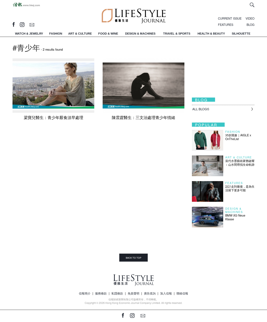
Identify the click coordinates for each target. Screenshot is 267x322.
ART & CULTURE (80, 33)
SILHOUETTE (241, 33)
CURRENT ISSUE (230, 18)
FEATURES (225, 25)
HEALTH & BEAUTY (211, 33)
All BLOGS (200, 109)
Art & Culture (238, 157)
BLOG (250, 25)
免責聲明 (133, 293)
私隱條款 (117, 293)
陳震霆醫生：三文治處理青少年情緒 (143, 117)
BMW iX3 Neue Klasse (235, 217)
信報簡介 (85, 293)
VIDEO (250, 18)
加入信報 (166, 293)
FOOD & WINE (108, 33)
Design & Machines (234, 210)
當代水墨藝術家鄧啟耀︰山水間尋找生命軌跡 (239, 163)
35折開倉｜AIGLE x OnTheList (238, 137)
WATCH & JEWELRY (29, 33)
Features (234, 183)
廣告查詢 (150, 293)
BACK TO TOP (133, 257)
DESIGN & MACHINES (140, 33)
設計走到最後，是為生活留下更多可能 (239, 188)
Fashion (232, 132)
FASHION (55, 33)
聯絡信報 (182, 293)
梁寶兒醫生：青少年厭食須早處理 (53, 117)
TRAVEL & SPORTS (176, 33)
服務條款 (101, 293)
